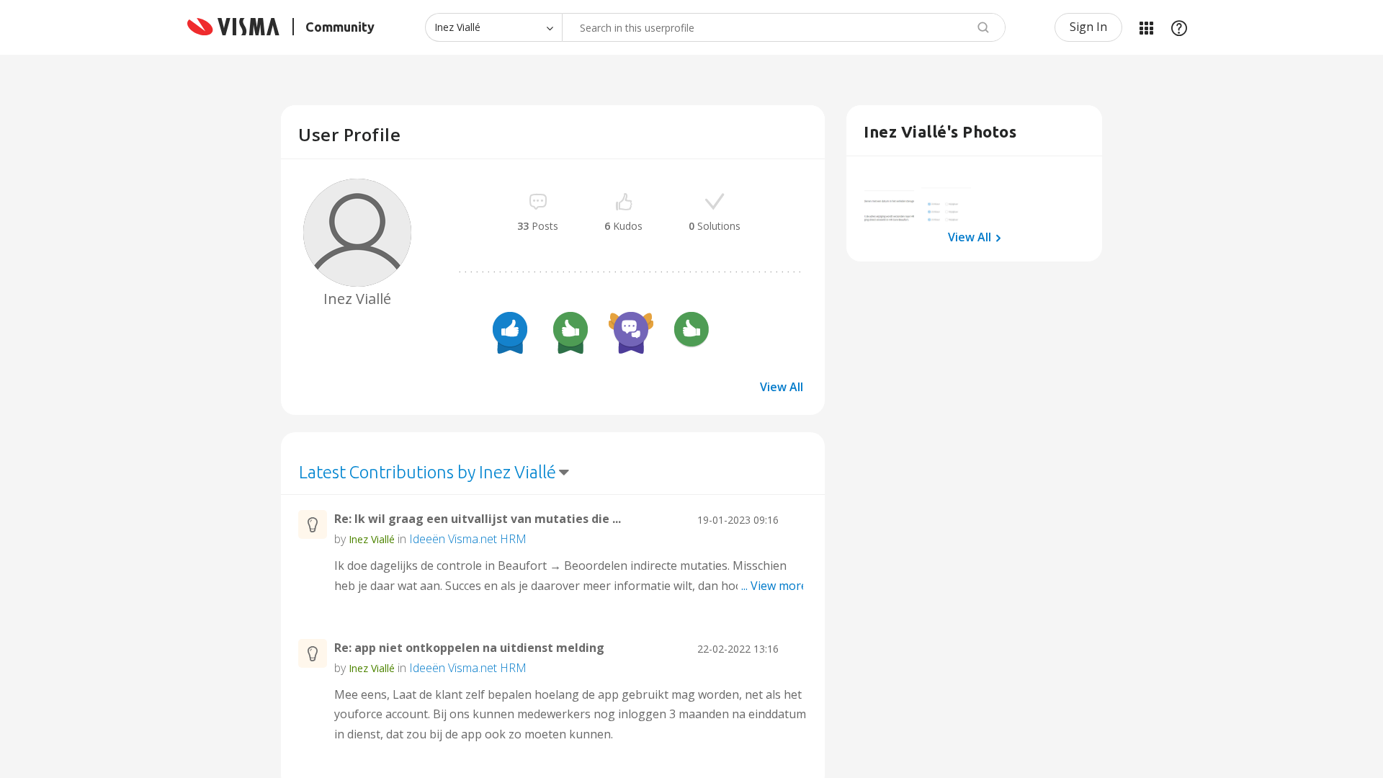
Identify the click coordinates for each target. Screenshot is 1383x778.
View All (781, 387)
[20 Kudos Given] (510, 331)
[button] (889, 199)
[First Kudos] (691, 331)
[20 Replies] (631, 331)
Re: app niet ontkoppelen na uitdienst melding (469, 648)
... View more (774, 586)
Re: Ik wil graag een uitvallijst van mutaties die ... (477, 519)
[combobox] (784, 27)
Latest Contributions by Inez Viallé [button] (427, 472)
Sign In (1088, 27)
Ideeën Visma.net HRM (468, 539)
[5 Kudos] (570, 331)
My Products (1146, 27)
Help (1179, 27)
